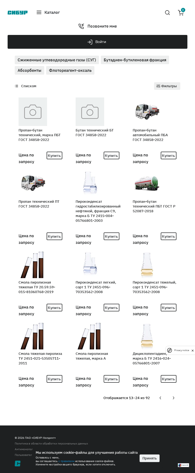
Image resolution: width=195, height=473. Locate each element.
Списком (28, 86)
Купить (54, 155)
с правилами (66, 461)
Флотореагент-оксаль (70, 70)
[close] (193, 350)
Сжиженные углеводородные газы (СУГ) (57, 60)
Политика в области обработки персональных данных (51, 443)
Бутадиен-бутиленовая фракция (135, 60)
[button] (93, 12)
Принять (149, 458)
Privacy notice (181, 350)
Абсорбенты (29, 70)
